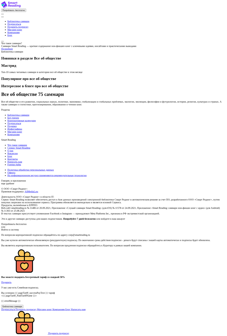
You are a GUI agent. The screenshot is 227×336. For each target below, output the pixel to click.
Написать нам (14, 161)
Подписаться (14, 24)
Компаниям (13, 32)
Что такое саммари (17, 145)
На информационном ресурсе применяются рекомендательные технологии (47, 175)
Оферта (11, 172)
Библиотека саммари (18, 21)
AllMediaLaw (31, 191)
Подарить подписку (17, 27)
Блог (9, 35)
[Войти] (2, 14)
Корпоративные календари (21, 120)
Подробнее (7, 49)
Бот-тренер (13, 117)
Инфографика (14, 129)
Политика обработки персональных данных (30, 170)
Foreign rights (14, 164)
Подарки (12, 126)
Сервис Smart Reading (18, 148)
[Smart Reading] (11, 7)
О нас (10, 150)
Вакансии (12, 153)
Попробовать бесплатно (13, 10)
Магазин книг (14, 29)
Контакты (12, 159)
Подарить (6, 282)
